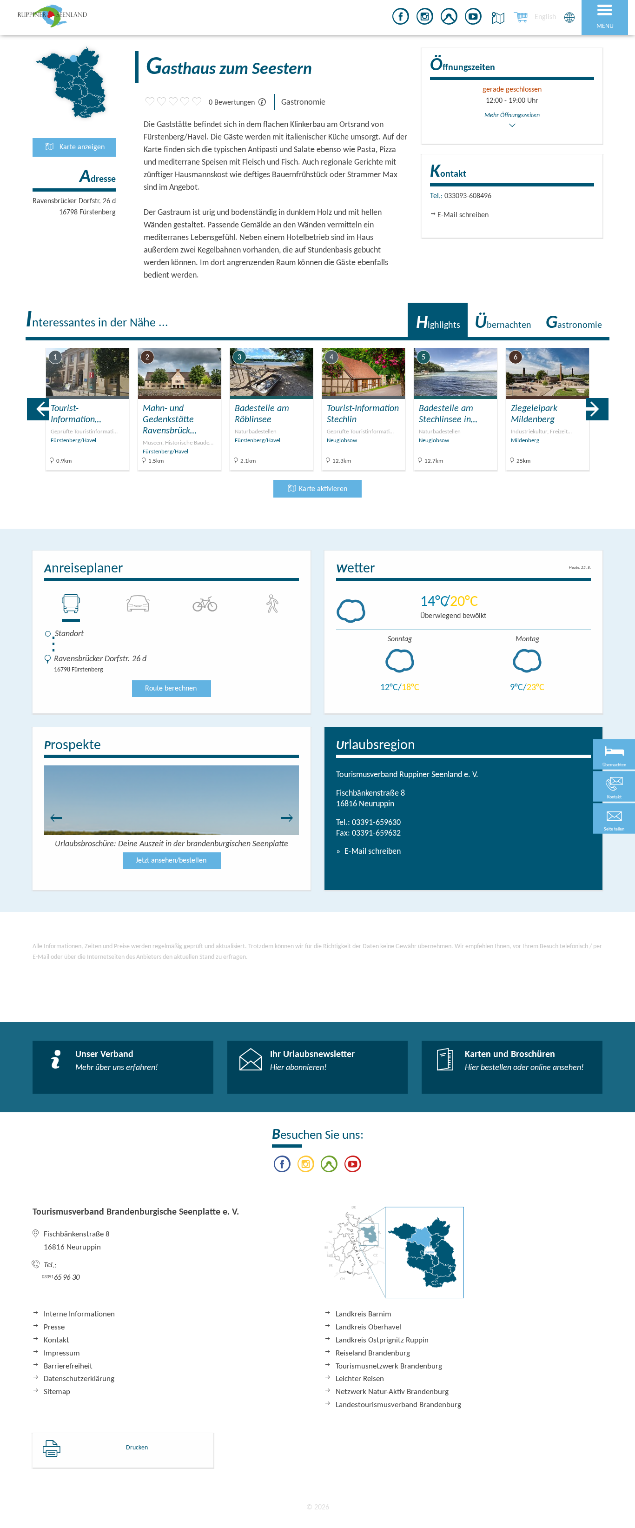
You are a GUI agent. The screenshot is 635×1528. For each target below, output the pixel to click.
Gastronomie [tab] (574, 323)
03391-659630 (376, 822)
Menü (605, 26)
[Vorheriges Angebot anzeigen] (38, 409)
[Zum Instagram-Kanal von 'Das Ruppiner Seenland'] (425, 18)
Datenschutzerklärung (79, 1379)
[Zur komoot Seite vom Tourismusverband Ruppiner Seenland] (449, 18)
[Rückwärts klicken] (51, 818)
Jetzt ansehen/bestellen (171, 860)
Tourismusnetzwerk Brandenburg (389, 1366)
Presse (54, 1327)
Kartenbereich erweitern (576, 341)
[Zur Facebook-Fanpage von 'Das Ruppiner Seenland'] (400, 18)
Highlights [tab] (438, 323)
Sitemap (57, 1392)
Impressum (62, 1353)
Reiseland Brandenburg (373, 1353)
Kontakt (56, 1340)
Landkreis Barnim (363, 1314)
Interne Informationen (79, 1314)
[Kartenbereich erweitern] (621, 342)
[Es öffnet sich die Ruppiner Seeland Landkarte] (496, 18)
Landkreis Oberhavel (368, 1327)
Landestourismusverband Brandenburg (398, 1405)
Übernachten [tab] (503, 323)
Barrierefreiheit (68, 1366)
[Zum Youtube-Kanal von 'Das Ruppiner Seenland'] (473, 18)
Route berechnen (171, 688)
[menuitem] (545, 17)
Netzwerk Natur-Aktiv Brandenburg (392, 1392)
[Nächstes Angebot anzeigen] (597, 409)
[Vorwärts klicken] (291, 818)
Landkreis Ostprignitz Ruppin (382, 1340)
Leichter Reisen (360, 1379)
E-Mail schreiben (372, 851)
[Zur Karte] (394, 1257)
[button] (614, 819)
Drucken (137, 1448)
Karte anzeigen (81, 147)
